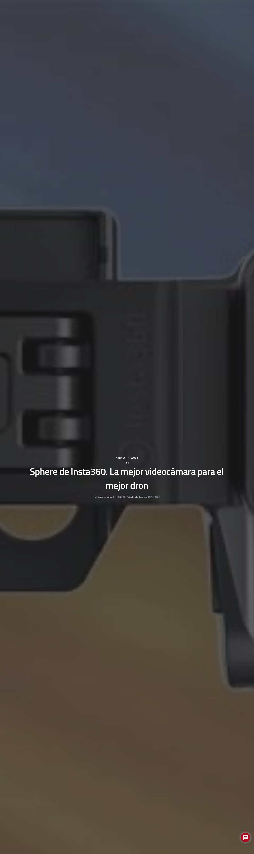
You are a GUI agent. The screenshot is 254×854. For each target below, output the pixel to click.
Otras (134, 458)
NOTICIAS (120, 458)
